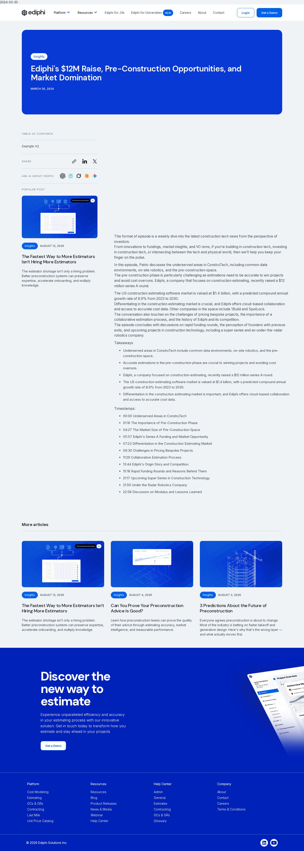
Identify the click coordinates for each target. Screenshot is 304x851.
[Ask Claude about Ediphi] (86, 176)
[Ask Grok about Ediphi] (78, 176)
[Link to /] (33, 12)
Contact (218, 12)
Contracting (35, 809)
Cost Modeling (38, 792)
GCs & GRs (35, 803)
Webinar (97, 815)
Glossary (160, 821)
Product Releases (104, 803)
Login (246, 12)
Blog (94, 798)
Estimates (160, 803)
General (160, 798)
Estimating (34, 798)
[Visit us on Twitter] (94, 161)
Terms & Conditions (231, 809)
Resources (98, 792)
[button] (62, 13)
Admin (158, 792)
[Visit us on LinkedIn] (84, 161)
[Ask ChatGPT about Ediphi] (62, 176)
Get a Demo (269, 12)
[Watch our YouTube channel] (274, 843)
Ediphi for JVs (114, 12)
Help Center (99, 821)
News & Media (101, 809)
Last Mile (33, 815)
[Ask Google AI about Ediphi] (94, 176)
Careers (185, 12)
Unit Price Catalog (40, 821)
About (202, 12)
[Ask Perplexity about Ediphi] (70, 176)
